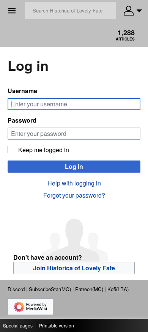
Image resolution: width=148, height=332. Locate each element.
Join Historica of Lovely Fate (74, 267)
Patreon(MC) (89, 289)
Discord (16, 289)
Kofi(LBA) (118, 289)
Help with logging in (74, 183)
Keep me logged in (43, 150)
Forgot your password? (74, 195)
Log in (74, 166)
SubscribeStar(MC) (50, 289)
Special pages (18, 325)
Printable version (56, 325)
